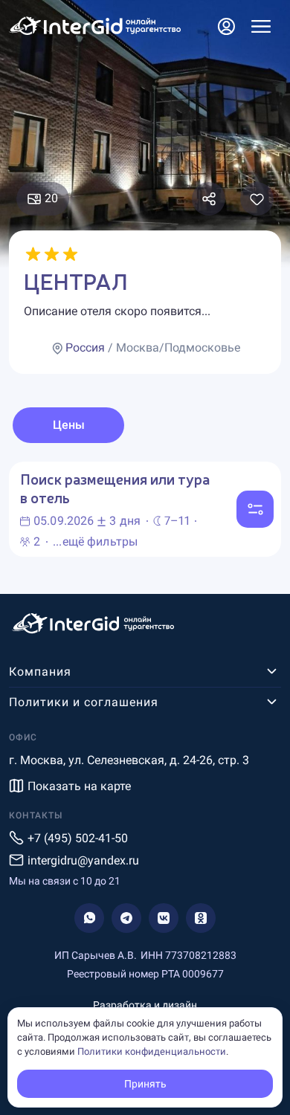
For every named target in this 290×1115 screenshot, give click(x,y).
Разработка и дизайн (145, 1005)
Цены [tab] (69, 425)
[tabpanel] (145, 509)
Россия (85, 347)
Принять (145, 1084)
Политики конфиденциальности (151, 1051)
